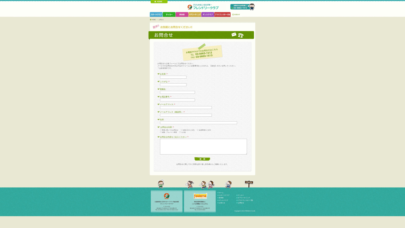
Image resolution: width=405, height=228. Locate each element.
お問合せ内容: (167, 127)
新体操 (221, 198)
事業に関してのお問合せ (170, 130)
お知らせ (236, 14)
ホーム (221, 192)
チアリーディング (244, 198)
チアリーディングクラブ (194, 14)
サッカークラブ (169, 14)
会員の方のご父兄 (188, 130)
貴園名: (163, 89)
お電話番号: (166, 97)
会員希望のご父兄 (205, 130)
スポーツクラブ (156, 14)
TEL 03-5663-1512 (242, 7)
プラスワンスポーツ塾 (222, 14)
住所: (162, 120)
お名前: (164, 74)
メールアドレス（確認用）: (172, 112)
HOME (159, 1)
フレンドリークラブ (202, 7)
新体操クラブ (182, 14)
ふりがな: (165, 82)
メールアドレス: (168, 104)
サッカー (241, 195)
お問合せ (241, 203)
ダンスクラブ (207, 14)
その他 (183, 132)
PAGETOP (249, 184)
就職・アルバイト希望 (169, 132)
